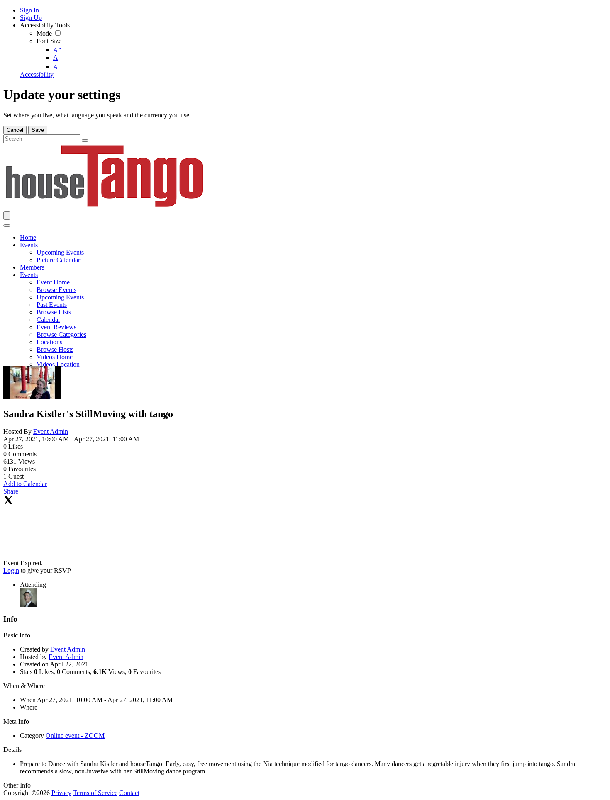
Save (38, 130)
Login (11, 570)
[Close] (6, 225)
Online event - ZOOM (75, 735)
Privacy (61, 792)
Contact (129, 792)
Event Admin (50, 431)
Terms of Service (95, 792)
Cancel (15, 130)
